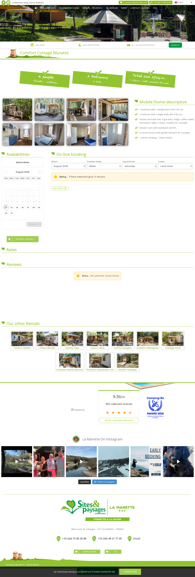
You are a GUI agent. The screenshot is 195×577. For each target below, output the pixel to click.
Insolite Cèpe (72, 347)
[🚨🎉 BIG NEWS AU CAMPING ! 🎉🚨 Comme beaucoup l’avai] (16, 461)
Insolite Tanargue (127, 369)
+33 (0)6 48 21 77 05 (110, 538)
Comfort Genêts (22, 347)
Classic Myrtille (47, 347)
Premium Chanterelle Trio (100, 369)
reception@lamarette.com (135, 2)
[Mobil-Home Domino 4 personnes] (17, 110)
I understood (130, 571)
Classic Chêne (98, 347)
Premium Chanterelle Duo (70, 369)
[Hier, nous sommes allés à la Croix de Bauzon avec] (113, 461)
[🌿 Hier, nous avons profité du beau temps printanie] (81, 461)
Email (136, 538)
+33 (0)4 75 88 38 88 (74, 538)
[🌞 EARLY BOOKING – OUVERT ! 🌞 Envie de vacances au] (145, 461)
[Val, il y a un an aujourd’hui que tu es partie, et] (49, 461)
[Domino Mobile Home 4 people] (49, 110)
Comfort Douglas (122, 347)
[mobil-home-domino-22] (81, 110)
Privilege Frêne (173, 347)
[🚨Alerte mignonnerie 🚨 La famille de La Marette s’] (178, 461)
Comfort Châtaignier (147, 347)
